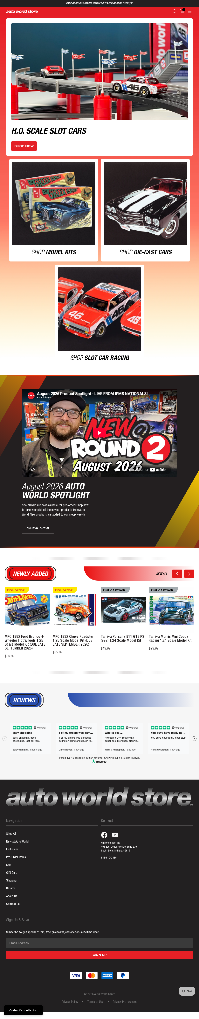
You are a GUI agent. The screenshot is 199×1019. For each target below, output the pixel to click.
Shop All (11, 837)
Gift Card (11, 876)
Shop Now (24, 149)
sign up (100, 958)
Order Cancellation (23, 1010)
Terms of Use (95, 1005)
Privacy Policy (70, 1005)
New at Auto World (17, 845)
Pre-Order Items (16, 860)
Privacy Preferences (125, 1005)
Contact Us (13, 907)
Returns (11, 891)
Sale (8, 868)
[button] (177, 577)
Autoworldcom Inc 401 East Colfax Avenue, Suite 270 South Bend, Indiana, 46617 (119, 850)
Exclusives (12, 852)
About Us (11, 899)
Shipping (11, 884)
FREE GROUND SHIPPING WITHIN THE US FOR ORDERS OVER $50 (99, 3)
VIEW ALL (161, 577)
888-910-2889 (109, 861)
